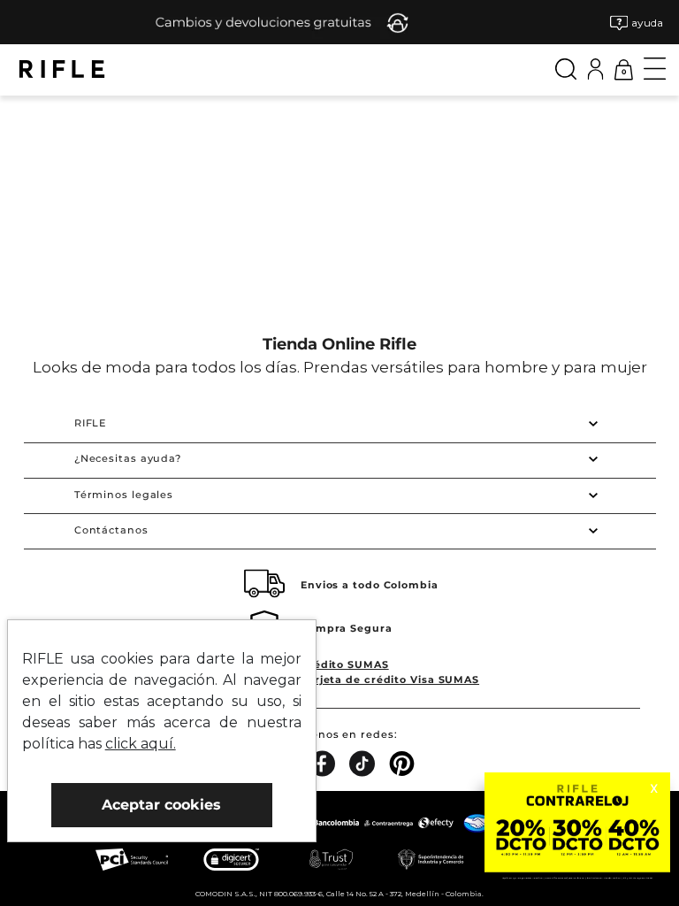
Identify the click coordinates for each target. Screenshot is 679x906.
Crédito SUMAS (345, 664)
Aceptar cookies (161, 804)
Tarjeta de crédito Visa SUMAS (390, 679)
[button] (636, 22)
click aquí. (140, 743)
